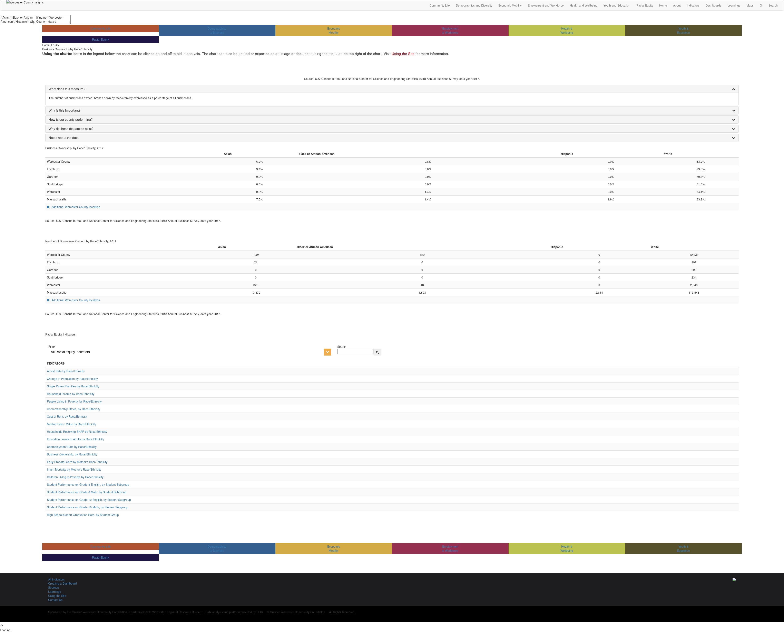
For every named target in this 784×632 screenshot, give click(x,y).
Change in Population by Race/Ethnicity (72, 379)
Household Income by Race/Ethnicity (70, 394)
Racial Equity (100, 39)
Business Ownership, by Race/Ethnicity (72, 454)
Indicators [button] (693, 5)
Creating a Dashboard (62, 583)
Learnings (733, 5)
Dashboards (713, 5)
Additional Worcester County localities (75, 207)
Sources (53, 587)
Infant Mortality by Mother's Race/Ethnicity (74, 469)
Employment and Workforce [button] (546, 5)
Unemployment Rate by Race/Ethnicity (72, 447)
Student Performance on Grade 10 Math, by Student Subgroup (87, 507)
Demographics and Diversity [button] (474, 5)
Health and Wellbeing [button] (583, 5)
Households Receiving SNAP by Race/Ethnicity (77, 432)
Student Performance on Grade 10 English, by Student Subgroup (89, 500)
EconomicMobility (333, 30)
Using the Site (403, 53)
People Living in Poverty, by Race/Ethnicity (74, 401)
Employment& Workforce (450, 30)
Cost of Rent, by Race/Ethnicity (67, 416)
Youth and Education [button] (617, 5)
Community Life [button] (440, 5)
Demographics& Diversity (217, 30)
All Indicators (56, 579)
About (677, 5)
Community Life (100, 28)
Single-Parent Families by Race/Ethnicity (73, 386)
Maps (750, 5)
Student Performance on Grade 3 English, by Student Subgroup (88, 484)
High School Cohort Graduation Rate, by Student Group (83, 515)
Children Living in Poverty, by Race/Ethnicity (75, 477)
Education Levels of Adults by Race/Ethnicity (75, 439)
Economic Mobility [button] (510, 5)
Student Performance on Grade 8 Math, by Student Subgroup (86, 492)
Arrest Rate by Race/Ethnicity (66, 371)
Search (773, 5)
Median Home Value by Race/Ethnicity (71, 424)
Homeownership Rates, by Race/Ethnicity (73, 409)
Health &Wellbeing (566, 30)
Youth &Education (683, 30)
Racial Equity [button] (644, 5)
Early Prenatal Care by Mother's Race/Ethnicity (77, 462)
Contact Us (55, 600)
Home (663, 5)
